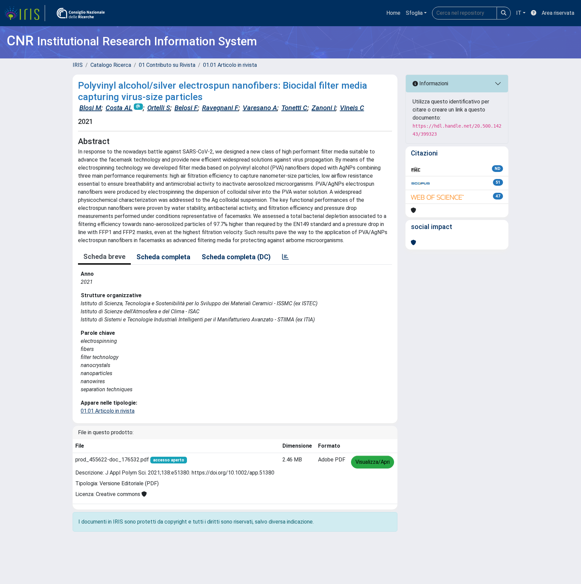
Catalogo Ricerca (110, 65)
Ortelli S (158, 108)
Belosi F (186, 108)
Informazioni (433, 83)
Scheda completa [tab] (163, 257)
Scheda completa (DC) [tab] (236, 257)
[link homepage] (24, 13)
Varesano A (260, 108)
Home (393, 13)
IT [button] (518, 13)
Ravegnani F (220, 108)
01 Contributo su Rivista (167, 65)
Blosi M (90, 108)
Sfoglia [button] (414, 13)
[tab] (285, 257)
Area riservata (558, 13)
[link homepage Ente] (80, 13)
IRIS (78, 65)
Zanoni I (324, 108)
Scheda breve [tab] (104, 257)
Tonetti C (294, 108)
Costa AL (119, 108)
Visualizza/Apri (372, 462)
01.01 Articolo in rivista (230, 65)
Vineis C (352, 108)
